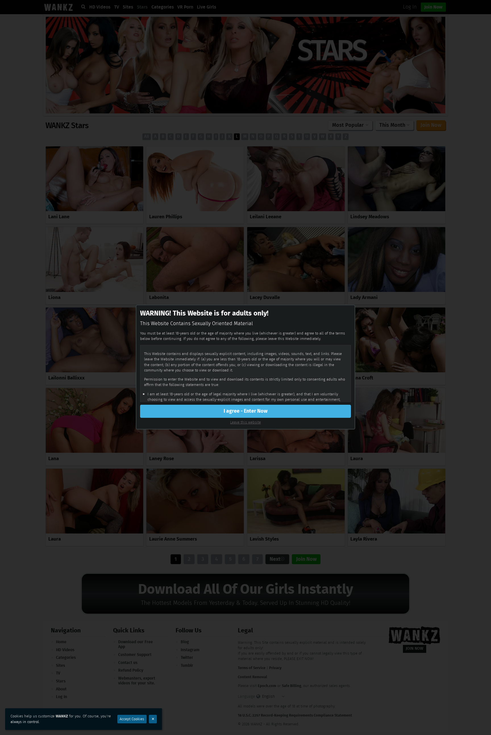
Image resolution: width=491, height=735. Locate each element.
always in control (25, 721)
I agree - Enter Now (245, 411)
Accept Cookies (132, 719)
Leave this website (245, 422)
